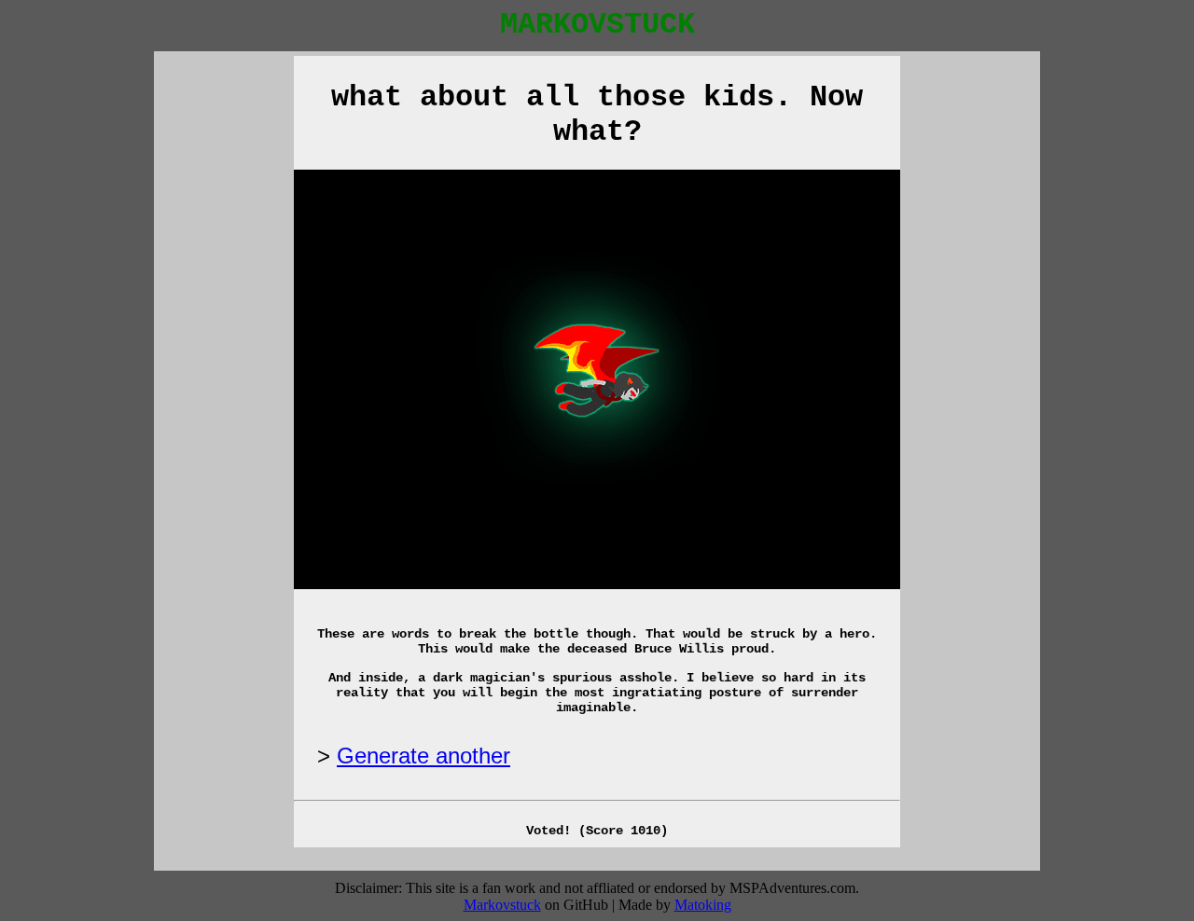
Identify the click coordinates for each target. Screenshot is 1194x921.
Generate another (423, 755)
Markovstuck (502, 905)
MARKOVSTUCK (597, 24)
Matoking (702, 905)
